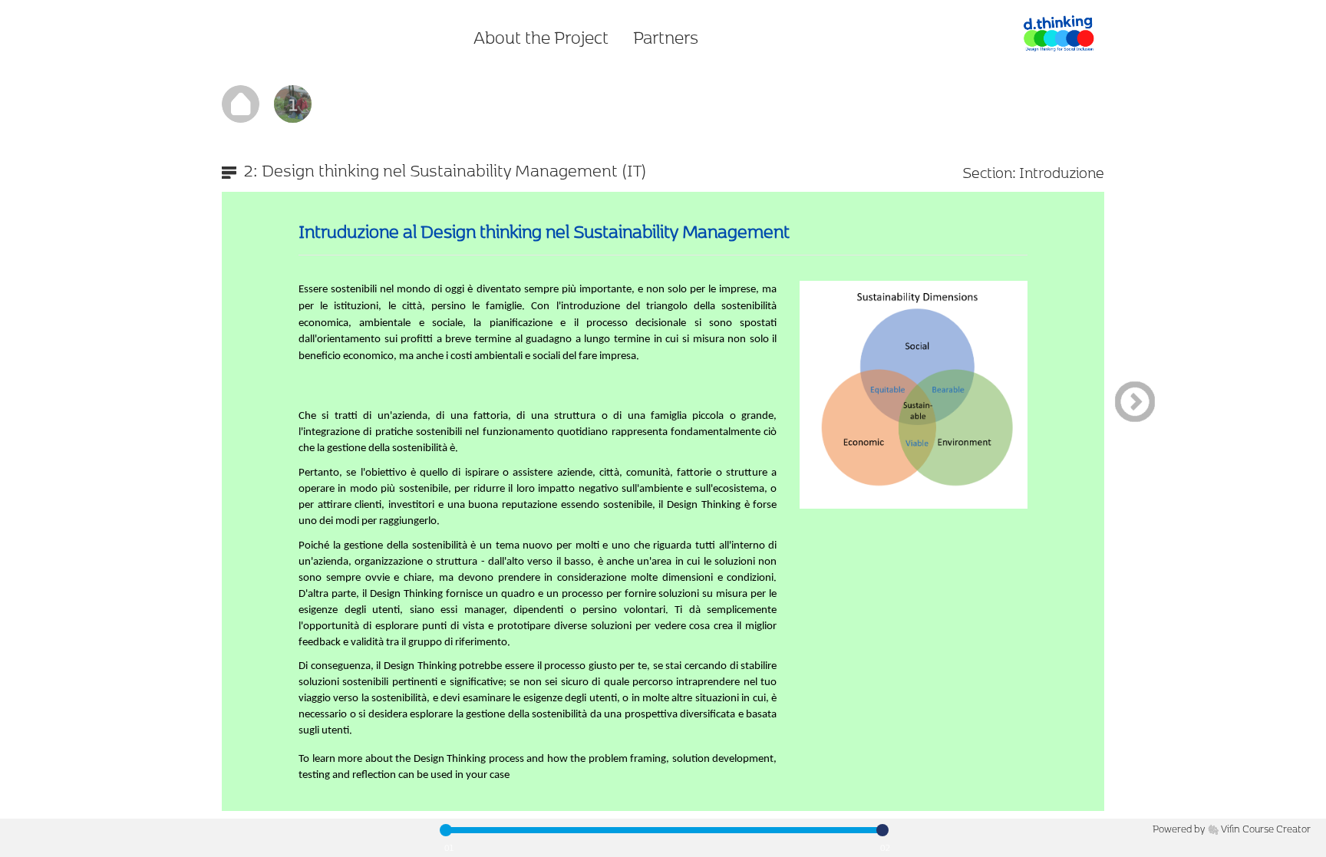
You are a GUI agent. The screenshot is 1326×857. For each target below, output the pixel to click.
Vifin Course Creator (1266, 828)
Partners (665, 36)
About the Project (541, 36)
